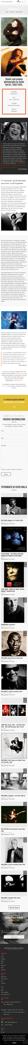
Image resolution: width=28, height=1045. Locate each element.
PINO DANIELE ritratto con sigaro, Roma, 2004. (13, 864)
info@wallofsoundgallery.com (10, 1022)
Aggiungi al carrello (9, 523)
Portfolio (12, 12)
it (22, 2)
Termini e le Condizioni (16, 469)
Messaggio (3, 445)
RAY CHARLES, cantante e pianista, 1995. (11, 691)
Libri (2, 963)
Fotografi (3, 959)
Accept (14, 1043)
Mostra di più (14, 907)
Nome (2, 430)
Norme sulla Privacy (5, 994)
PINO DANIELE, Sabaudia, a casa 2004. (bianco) (13, 796)
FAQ (2, 990)
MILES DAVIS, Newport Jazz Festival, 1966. (12, 520)
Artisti (2, 956)
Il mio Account (4, 978)
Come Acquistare (4, 992)
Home (7, 12)
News (2, 981)
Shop (2, 967)
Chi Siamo (3, 969)
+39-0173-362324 (8, 1024)
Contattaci (3, 983)
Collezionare (3, 976)
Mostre (2, 961)
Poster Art (3, 965)
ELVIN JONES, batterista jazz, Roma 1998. (12, 658)
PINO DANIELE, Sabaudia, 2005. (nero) (10, 898)
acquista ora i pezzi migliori (14, 401)
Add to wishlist (25, 494)
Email (2, 438)
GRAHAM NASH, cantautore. (8, 624)
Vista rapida (25, 497)
